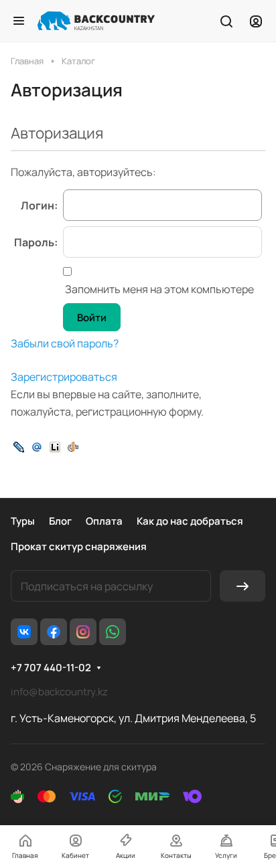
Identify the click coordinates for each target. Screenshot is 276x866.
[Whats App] (112, 631)
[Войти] (256, 20)
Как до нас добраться (190, 521)
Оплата (104, 521)
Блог (60, 521)
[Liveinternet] (55, 445)
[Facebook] (53, 631)
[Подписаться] (242, 586)
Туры (23, 521)
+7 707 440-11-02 (51, 668)
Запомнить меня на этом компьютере (158, 289)
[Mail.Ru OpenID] (36, 445)
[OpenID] (73, 445)
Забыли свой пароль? (65, 343)
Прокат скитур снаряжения (79, 546)
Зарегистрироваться (64, 376)
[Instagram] (83, 631)
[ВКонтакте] (24, 631)
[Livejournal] (18, 445)
